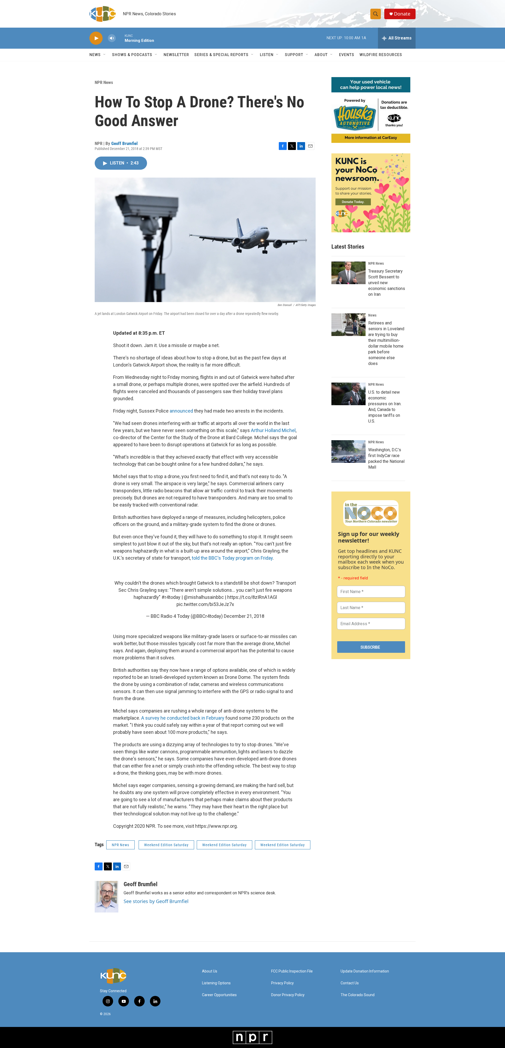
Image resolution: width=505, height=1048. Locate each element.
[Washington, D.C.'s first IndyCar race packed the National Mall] (348, 451)
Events (346, 55)
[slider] (120, 38)
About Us (209, 971)
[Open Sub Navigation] (105, 55)
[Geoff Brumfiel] (106, 896)
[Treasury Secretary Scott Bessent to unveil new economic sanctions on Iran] (348, 273)
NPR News (104, 82)
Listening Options (216, 983)
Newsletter (176, 55)
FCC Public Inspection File (292, 971)
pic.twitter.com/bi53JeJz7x (205, 604)
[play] (96, 38)
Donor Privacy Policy (288, 995)
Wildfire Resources (381, 55)
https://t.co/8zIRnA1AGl (252, 597)
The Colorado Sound (358, 995)
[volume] (111, 38)
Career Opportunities (219, 995)
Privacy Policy (282, 983)
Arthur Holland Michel (273, 430)
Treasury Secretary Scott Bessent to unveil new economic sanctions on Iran (386, 283)
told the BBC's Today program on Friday (232, 558)
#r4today (170, 597)
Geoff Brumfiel (124, 143)
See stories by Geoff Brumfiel (156, 901)
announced (182, 411)
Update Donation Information (365, 971)
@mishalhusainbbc (204, 597)
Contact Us (350, 983)
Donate (402, 14)
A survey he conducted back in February (182, 718)
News (372, 315)
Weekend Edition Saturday (166, 845)
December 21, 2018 (244, 616)
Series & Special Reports (221, 55)
